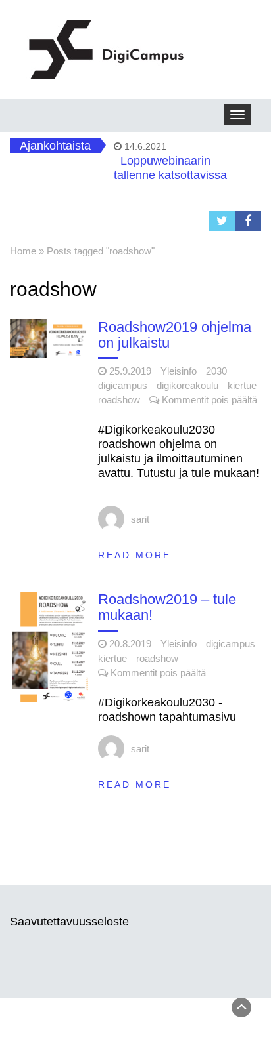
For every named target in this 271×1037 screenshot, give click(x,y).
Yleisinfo (178, 370)
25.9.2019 (130, 370)
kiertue (242, 385)
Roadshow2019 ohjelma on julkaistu (174, 335)
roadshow (119, 399)
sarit (140, 519)
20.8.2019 (130, 643)
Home (23, 250)
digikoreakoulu (187, 385)
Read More (134, 555)
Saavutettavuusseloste (69, 921)
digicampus (122, 385)
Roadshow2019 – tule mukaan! (167, 607)
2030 (216, 370)
